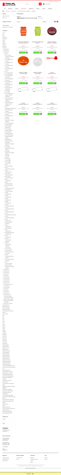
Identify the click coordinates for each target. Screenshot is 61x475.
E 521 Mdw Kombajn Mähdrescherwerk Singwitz (9, 136)
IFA (3, 34)
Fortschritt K (6, 274)
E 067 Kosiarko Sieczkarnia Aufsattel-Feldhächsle (9, 57)
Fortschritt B (6, 49)
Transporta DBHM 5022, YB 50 (8, 365)
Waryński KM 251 (6, 305)
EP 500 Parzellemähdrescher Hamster (9, 256)
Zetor (4, 324)
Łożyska (4, 330)
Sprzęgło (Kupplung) (7, 361)
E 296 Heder (7, 92)
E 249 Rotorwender (9, 74)
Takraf (4, 40)
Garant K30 (5, 37)
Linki (3, 318)
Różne (4, 328)
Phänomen (5, 38)
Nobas (4, 41)
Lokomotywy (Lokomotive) (8, 374)
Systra (4, 405)
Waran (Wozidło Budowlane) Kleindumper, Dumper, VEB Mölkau (8, 401)
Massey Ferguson (6, 353)
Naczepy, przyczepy (6, 309)
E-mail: (4, 419)
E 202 (6, 71)
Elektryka (4, 333)
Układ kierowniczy (6, 358)
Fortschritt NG (7, 278)
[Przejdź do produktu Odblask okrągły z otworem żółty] (23, 63)
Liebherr (4, 331)
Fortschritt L (6, 275)
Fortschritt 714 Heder (8, 303)
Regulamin (32, 457)
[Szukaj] (40, 4)
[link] (27, 18)
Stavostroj (4, 336)
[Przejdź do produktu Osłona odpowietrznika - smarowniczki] (52, 63)
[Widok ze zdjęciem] (55, 21)
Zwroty (18, 459)
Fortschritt (5, 47)
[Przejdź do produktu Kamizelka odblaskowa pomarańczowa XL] (23, 32)
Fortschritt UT (6, 291)
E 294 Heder (7, 90)
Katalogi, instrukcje (6, 359)
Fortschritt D (6, 50)
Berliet (4, 325)
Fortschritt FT (6, 269)
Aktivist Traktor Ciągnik (8, 299)
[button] (27, 52)
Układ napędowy (6, 352)
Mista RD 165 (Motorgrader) (8, 376)
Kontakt (45, 457)
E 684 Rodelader (8, 228)
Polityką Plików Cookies (27, 472)
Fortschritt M (6, 276)
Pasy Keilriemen (6, 346)
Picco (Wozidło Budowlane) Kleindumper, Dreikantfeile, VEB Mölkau (9, 397)
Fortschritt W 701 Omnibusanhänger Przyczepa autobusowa (8, 296)
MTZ (3, 315)
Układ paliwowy (6, 345)
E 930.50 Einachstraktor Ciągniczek (8, 240)
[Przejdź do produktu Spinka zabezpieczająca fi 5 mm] (37, 94)
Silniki (4, 32)
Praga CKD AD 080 (6, 350)
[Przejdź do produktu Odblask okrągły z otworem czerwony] (52, 32)
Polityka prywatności (34, 459)
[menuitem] (5, 8)
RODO (31, 462)
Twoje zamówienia (6, 457)
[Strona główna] (9, 4)
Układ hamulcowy (6, 355)
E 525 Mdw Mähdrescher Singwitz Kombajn (9, 153)
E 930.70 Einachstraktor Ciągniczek (8, 244)
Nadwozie (8, 247)
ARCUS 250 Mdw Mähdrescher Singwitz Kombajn (9, 267)
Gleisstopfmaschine (6, 362)
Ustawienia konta (6, 459)
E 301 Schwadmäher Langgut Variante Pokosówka (9, 95)
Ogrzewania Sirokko (6, 364)
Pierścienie (5, 340)
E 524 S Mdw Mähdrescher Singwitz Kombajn (9, 148)
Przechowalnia (5, 460)
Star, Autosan (5, 313)
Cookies (31, 460)
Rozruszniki (5, 342)
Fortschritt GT (6, 271)
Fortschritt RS (6, 281)
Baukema (4, 46)
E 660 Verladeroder (9, 185)
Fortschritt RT (6, 282)
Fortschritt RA (6, 279)
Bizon (4, 321)
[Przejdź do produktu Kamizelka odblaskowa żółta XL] (37, 32)
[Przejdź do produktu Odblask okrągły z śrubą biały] (37, 63)
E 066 (6, 53)
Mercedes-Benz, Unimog (7, 373)
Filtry (3, 319)
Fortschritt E (6, 52)
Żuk (3, 316)
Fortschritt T (6, 290)
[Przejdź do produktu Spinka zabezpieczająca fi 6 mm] (52, 94)
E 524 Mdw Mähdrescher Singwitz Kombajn (9, 144)
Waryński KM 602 (6, 306)
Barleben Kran (5, 404)
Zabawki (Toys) (5, 349)
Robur (4, 35)
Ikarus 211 (5, 337)
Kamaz (4, 327)
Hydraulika (5, 339)
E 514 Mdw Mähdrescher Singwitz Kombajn (9, 120)
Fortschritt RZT (7, 287)
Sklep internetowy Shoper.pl (30, 468)
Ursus (4, 322)
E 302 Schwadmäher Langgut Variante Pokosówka (9, 99)
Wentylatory (5, 343)
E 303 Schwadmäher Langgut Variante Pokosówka (9, 104)
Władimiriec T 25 (6, 347)
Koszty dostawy (19, 457)
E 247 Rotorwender (9, 72)
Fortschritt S (6, 288)
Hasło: (4, 423)
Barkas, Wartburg (6, 308)
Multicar (4, 44)
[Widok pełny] (57, 21)
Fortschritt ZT (6, 293)
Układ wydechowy (6, 356)
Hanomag (4, 334)
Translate (11, 27)
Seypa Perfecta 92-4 (6, 407)
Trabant (4, 43)
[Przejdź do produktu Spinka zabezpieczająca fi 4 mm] (23, 94)
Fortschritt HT (6, 272)
